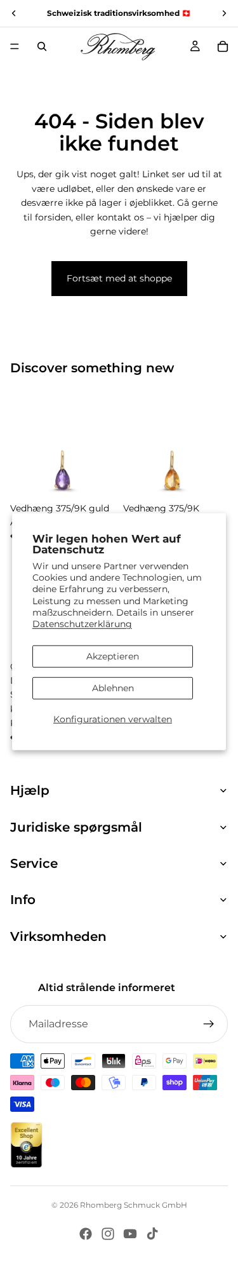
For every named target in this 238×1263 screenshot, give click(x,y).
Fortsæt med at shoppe (119, 278)
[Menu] (14, 46)
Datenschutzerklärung (82, 624)
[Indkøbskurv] (223, 46)
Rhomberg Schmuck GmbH (133, 1205)
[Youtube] (130, 1233)
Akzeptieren (112, 656)
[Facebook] (85, 1233)
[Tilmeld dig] (208, 1024)
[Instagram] (108, 1233)
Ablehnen (113, 688)
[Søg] (42, 46)
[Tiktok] (152, 1233)
